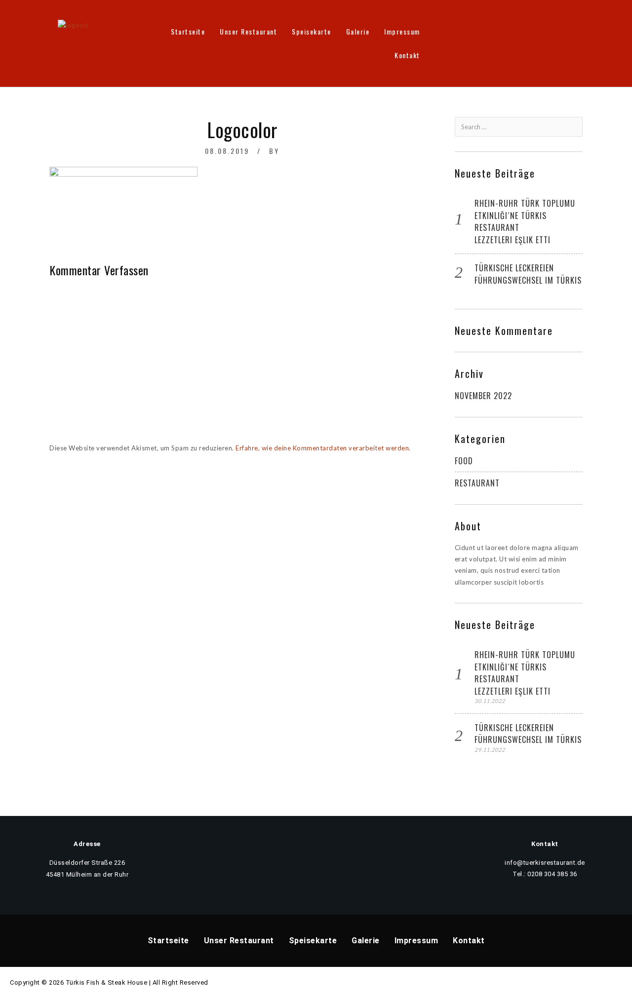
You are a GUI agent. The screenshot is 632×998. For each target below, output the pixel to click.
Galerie (358, 31)
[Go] (574, 126)
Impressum (402, 31)
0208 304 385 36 (552, 874)
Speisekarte (311, 31)
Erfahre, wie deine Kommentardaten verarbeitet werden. (323, 448)
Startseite (188, 31)
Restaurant (477, 483)
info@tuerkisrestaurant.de (545, 862)
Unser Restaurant (248, 31)
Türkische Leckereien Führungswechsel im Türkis (528, 274)
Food (464, 461)
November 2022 (483, 396)
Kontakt (407, 55)
